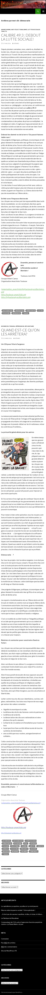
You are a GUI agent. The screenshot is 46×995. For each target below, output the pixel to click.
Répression (20, 326)
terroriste (34, 851)
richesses (15, 851)
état (25, 843)
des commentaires (9, 947)
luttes (40, 310)
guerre (24, 846)
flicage (5, 846)
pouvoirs (6, 313)
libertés (40, 846)
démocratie (31, 310)
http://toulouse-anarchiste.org (13, 294)
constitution (31, 840)
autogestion (7, 310)
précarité (24, 848)
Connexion (5, 939)
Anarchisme (6, 29)
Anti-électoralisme (19, 29)
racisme (33, 848)
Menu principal (43, 11)
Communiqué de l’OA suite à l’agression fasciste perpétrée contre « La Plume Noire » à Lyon (21, 923)
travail (25, 313)
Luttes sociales (33, 29)
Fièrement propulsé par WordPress (11, 992)
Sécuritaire (29, 326)
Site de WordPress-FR (9, 951)
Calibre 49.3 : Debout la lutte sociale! (21, 37)
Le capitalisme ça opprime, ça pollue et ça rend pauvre (19, 906)
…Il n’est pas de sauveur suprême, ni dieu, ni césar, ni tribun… (22, 914)
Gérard (16, 43)
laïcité (32, 846)
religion (6, 851)
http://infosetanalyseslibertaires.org (15, 297)
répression (16, 313)
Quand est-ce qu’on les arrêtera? (20, 332)
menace (5, 848)
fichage (33, 843)
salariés (24, 851)
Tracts (4, 31)
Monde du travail (8, 326)
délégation (20, 310)
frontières (15, 846)
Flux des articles (8, 943)
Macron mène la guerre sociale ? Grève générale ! (18, 910)
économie (17, 843)
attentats (6, 840)
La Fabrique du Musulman (10, 918)
